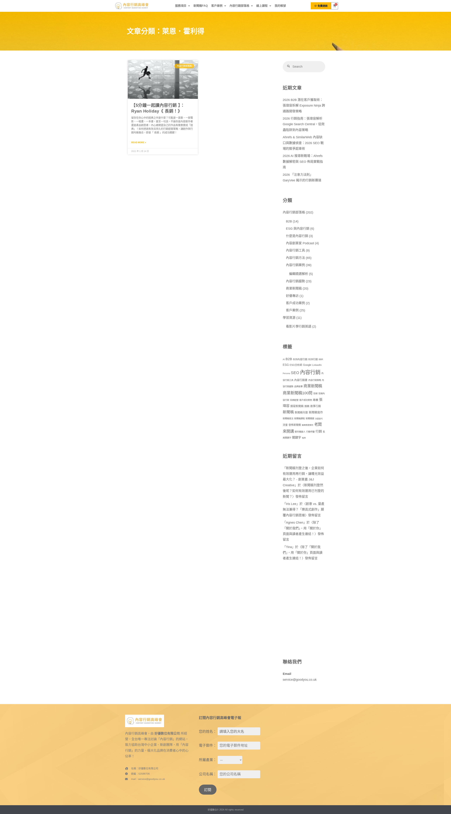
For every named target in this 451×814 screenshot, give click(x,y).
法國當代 (319, 419)
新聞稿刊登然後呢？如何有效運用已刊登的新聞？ (303, 490)
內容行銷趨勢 (295, 281)
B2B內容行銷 (300, 359)
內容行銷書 (300, 380)
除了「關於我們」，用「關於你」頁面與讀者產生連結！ (302, 528)
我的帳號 (280, 5)
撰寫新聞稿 (297, 406)
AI (284, 359)
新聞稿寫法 (288, 418)
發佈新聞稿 (295, 425)
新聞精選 (310, 418)
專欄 (315, 400)
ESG (286, 364)
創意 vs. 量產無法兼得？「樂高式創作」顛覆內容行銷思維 (303, 509)
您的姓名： (208, 732)
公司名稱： (208, 774)
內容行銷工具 (295, 250)
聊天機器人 (300, 432)
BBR (321, 359)
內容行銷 (310, 372)
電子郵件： (208, 745)
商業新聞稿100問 (297, 393)
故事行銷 (315, 406)
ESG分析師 (296, 365)
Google (307, 364)
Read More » (138, 142)
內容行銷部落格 (239, 5)
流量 (285, 425)
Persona (286, 373)
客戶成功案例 (295, 303)
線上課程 (262, 5)
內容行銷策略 (314, 380)
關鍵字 (296, 437)
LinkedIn (317, 365)
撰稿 (306, 406)
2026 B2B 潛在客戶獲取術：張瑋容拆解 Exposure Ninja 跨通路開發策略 (304, 105)
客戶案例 (217, 5)
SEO (295, 373)
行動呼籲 (310, 432)
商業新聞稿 (294, 288)
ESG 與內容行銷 (297, 228)
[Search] (288, 66)
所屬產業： (208, 760)
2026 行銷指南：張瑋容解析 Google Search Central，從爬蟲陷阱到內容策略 (304, 124)
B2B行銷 (313, 359)
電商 (304, 438)
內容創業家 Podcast (300, 243)
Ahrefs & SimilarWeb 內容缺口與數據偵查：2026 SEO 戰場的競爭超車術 (303, 142)
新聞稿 (288, 412)
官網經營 (294, 400)
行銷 (319, 431)
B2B (289, 221)
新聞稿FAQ (200, 5)
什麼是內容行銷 (297, 236)
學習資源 (289, 317)
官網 (315, 393)
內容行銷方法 (295, 258)
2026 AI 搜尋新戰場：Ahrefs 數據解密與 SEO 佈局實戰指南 (303, 161)
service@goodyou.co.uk (300, 679)
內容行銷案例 (295, 265)
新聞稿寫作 (316, 412)
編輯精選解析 (298, 274)
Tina (289, 547)
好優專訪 (292, 296)
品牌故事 (298, 386)
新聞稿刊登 (301, 412)
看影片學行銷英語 (298, 326)
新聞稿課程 (299, 418)
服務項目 (180, 5)
